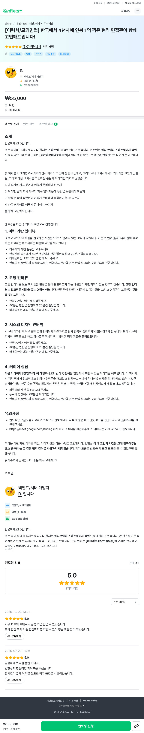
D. (20, 493)
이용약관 (73, 700)
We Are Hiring (90, 700)
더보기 (9, 549)
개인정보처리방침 (55, 700)
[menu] (137, 11)
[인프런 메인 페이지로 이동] (12, 11)
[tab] (12, 124)
